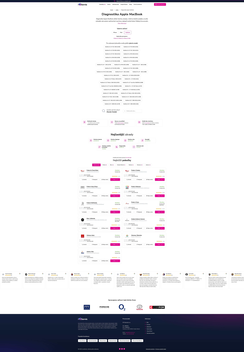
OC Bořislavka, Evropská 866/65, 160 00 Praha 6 (95, 204)
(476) (119, 257)
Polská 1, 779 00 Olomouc (136, 236)
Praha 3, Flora (135, 202)
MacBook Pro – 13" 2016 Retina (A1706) (131, 89)
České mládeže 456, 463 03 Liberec (93, 253)
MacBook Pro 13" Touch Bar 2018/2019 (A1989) (133, 82)
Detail (114, 179)
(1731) (118, 225)
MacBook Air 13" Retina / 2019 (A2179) (113, 79)
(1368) (163, 176)
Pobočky (102, 4)
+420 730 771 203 (131, 191)
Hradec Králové (121, 165)
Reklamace (149, 326)
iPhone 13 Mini (127, 38)
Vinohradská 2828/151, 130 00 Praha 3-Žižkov (139, 203)
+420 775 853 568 (131, 174)
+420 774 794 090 (87, 174)
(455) (164, 241)
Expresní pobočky (92, 340)
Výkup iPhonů (149, 331)
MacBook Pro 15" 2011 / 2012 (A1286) (110, 96)
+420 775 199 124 (87, 191)
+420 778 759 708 (134, 192)
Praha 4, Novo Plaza (92, 186)
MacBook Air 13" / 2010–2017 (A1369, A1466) (112, 100)
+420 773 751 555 (131, 239)
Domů (111, 10)
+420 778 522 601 (131, 223)
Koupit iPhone (124, 4)
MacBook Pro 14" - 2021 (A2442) (122, 71)
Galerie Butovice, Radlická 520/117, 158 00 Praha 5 (140, 188)
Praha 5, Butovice (136, 186)
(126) (119, 176)
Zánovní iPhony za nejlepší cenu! (123, 1)
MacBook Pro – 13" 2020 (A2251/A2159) (131, 75)
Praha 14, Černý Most (92, 170)
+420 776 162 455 (87, 207)
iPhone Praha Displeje (124, 340)
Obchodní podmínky (151, 333)
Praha (105, 165)
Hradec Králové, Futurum (138, 219)
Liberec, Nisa (90, 251)
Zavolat (84, 179)
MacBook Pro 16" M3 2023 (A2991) (112, 68)
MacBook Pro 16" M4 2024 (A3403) (130, 61)
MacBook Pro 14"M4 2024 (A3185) (112, 57)
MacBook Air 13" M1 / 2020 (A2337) (111, 75)
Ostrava (131, 165)
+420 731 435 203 (131, 207)
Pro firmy (148, 324)
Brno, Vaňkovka (91, 218)
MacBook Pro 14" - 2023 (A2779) (104, 64)
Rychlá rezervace (161, 4)
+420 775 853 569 (134, 176)
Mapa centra (105, 179)
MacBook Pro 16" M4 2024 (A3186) (112, 61)
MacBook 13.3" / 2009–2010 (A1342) (133, 100)
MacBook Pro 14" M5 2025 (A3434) (112, 50)
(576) (164, 225)
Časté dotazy (149, 328)
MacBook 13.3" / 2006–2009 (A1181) (131, 104)
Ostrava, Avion (90, 235)
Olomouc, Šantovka (136, 235)
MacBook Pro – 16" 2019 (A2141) (132, 79)
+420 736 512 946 (87, 239)
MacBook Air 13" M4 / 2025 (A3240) (112, 46)
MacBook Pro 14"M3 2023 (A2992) (121, 64)
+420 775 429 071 (87, 256)
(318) (119, 192)
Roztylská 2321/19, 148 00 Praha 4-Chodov (139, 171)
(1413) (163, 208)
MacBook (128, 32)
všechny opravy (120, 123)
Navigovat (95, 179)
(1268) (163, 192)
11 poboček (147, 123)
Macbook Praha (112, 340)
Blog (130, 4)
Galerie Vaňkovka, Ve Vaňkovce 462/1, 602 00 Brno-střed (97, 219)
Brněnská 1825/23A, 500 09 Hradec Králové (139, 220)
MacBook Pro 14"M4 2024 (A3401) (130, 57)
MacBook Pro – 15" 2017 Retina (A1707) (133, 86)
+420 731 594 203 (87, 223)
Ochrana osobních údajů (161, 349)
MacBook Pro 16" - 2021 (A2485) (140, 71)
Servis (108, 4)
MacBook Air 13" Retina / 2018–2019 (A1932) (109, 82)
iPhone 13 (116, 38)
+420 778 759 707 (90, 225)
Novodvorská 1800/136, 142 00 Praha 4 (94, 188)
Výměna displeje (115, 139)
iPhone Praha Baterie (137, 340)
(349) (119, 208)
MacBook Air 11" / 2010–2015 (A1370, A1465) (131, 96)
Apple (117, 10)
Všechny (96, 165)
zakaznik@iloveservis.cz (130, 332)
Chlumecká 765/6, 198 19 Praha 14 (93, 171)
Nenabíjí (147, 139)
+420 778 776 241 (134, 208)
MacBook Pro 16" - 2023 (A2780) (139, 64)
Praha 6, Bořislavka (92, 203)
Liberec (148, 165)
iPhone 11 (121, 38)
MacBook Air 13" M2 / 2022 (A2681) (130, 68)
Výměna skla (131, 139)
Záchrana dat (115, 4)
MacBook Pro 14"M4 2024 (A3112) (131, 54)
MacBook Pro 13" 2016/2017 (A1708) (111, 89)
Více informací (122, 23)
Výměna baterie (97, 139)
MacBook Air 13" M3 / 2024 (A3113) (130, 50)
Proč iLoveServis (138, 4)
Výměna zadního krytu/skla (106, 146)
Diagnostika (122, 146)
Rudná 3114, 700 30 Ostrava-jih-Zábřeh (94, 236)
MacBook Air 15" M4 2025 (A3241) (131, 46)
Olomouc (139, 165)
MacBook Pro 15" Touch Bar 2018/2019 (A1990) (111, 86)
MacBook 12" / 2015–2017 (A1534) (110, 93)
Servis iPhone (82, 340)
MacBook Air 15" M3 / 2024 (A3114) (112, 54)
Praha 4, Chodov (135, 170)
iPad (121, 32)
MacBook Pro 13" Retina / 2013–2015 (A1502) (130, 93)
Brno (112, 165)
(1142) (118, 241)
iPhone (115, 32)
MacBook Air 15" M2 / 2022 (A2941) (104, 71)
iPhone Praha (103, 340)
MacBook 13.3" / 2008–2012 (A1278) (112, 104)
